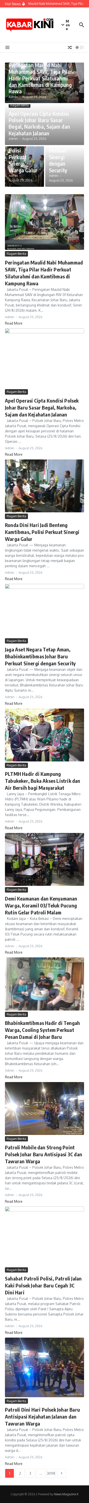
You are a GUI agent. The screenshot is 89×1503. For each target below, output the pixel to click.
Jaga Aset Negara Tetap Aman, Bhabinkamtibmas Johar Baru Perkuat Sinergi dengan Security (40, 656)
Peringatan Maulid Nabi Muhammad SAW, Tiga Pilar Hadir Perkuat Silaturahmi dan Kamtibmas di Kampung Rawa (40, 78)
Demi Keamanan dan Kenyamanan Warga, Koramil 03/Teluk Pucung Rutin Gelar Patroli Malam (41, 905)
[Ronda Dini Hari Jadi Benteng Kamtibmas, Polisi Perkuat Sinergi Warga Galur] (44, 485)
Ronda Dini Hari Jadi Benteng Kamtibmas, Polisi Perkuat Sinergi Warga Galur (23, 147)
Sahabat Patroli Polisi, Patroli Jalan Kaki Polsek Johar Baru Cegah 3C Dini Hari (43, 1285)
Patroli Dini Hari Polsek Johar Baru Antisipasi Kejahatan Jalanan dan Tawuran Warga (42, 1416)
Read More (13, 323)
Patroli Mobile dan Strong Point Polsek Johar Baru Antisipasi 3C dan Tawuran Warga (43, 1154)
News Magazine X (66, 1494)
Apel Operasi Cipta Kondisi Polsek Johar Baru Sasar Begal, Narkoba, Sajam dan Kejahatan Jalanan (39, 123)
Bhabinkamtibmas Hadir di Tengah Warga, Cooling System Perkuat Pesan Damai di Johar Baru (42, 1030)
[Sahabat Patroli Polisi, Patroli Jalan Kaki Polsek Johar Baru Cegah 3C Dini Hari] (44, 1236)
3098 (51, 1473)
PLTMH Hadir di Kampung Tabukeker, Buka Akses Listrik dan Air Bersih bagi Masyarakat (42, 781)
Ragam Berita (19, 105)
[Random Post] (70, 47)
